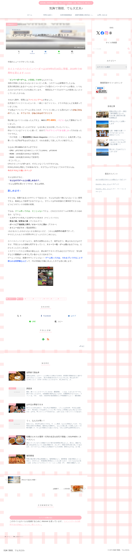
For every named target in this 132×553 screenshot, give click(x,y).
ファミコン (63, 299)
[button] (72, 52)
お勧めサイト (12, 299)
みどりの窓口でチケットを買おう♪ (107, 179)
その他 (21, 299)
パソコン (28, 299)
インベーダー (38, 299)
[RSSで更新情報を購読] (48, 339)
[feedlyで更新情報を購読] (43, 339)
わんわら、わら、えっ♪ (103, 184)
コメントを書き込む (46, 517)
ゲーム (54, 299)
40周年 (47, 299)
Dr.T (121, 179)
